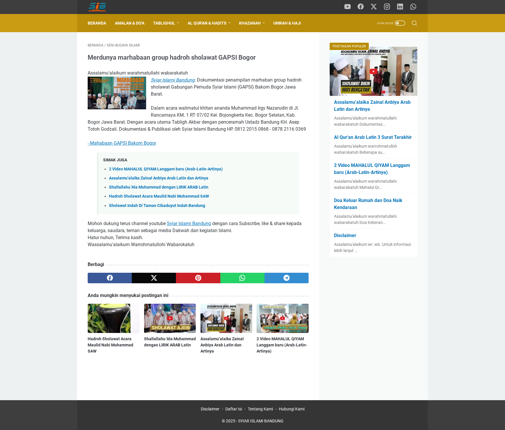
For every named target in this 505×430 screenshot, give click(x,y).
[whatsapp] (413, 7)
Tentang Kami (260, 409)
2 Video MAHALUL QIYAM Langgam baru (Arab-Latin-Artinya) (166, 169)
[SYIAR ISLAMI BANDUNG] (101, 7)
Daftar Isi (233, 409)
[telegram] (286, 278)
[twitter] (374, 7)
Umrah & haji (287, 23)
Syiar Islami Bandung (189, 223)
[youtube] (347, 7)
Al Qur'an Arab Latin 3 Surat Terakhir (373, 137)
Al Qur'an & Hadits (207, 23)
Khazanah (250, 23)
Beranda (97, 23)
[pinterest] (198, 278)
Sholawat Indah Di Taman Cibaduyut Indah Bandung (157, 205)
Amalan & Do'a (129, 23)
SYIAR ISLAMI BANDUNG (260, 421)
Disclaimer (345, 235)
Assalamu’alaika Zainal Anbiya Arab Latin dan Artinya (158, 178)
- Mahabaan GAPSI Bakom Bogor (122, 143)
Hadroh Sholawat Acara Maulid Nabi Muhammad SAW (159, 196)
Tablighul (164, 23)
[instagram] (387, 7)
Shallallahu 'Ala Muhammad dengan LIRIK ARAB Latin (158, 187)
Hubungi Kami (292, 409)
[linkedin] (400, 7)
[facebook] (361, 7)
